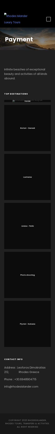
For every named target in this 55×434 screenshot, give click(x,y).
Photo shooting (27, 275)
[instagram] (34, 4)
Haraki (27, 101)
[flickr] (25, 4)
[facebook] (21, 4)
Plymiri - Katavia (27, 324)
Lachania (27, 177)
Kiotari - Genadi (27, 128)
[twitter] (29, 4)
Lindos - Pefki (27, 226)
